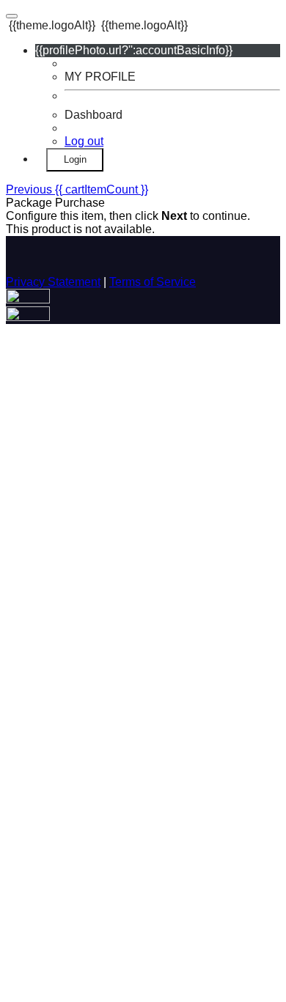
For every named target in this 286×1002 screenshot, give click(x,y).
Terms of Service (152, 282)
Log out (84, 141)
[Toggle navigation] (12, 16)
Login (75, 159)
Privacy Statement (53, 282)
